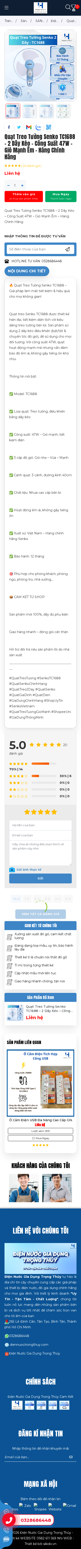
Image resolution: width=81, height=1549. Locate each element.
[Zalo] (26, 1509)
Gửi (40, 878)
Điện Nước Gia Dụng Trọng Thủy (34, 1353)
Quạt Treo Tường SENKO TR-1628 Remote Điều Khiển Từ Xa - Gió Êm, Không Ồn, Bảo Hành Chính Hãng (40, 1120)
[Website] (55, 1509)
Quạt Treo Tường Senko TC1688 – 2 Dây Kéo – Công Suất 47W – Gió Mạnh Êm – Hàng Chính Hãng (48, 1009)
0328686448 (36, 1520)
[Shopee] (40, 1509)
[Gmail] (69, 1509)
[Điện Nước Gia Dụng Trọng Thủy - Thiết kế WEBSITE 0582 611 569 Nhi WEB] (40, 8)
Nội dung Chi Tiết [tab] (27, 271)
